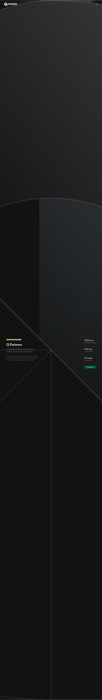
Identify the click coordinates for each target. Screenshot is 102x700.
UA (52, 4)
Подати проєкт (90, 367)
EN (49, 4)
